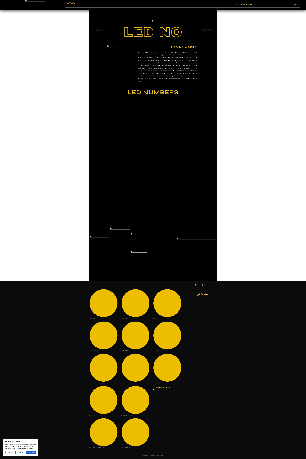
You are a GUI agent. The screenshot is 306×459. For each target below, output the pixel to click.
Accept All (31, 452)
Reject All (21, 452)
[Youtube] (74, 3)
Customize (10, 452)
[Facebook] (68, 3)
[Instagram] (71, 3)
